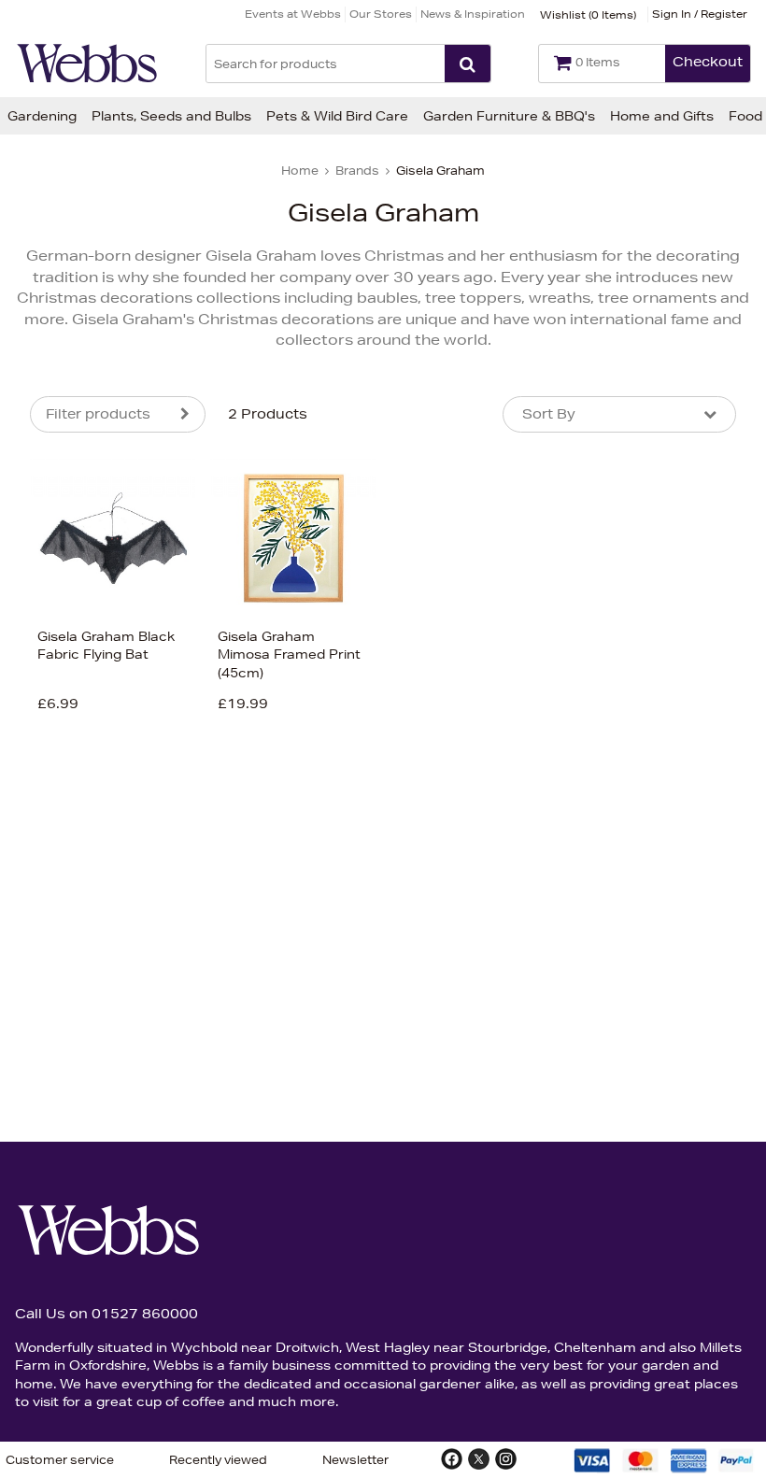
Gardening (42, 115)
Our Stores (380, 14)
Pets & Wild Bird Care (337, 115)
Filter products (98, 413)
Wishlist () (588, 14)
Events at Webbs (293, 14)
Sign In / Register (699, 14)
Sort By (548, 413)
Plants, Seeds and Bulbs (171, 115)
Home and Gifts (662, 115)
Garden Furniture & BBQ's (509, 115)
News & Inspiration (472, 14)
